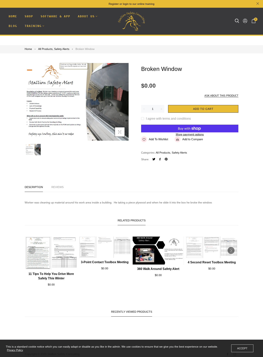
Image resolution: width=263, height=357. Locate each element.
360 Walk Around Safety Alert (158, 268)
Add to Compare (192, 139)
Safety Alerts (61, 48)
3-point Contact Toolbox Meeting (105, 262)
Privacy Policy (15, 350)
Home (28, 48)
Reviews (57, 187)
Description (34, 187)
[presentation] (31, 250)
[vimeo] (166, 159)
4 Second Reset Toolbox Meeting (212, 262)
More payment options (190, 134)
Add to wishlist (158, 139)
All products (45, 48)
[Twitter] (154, 159)
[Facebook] (160, 159)
